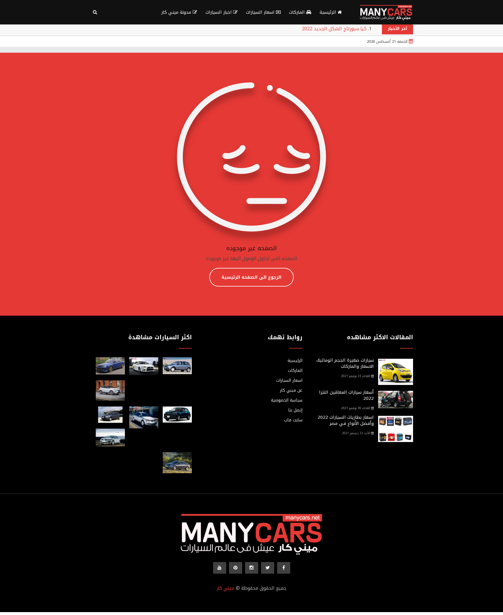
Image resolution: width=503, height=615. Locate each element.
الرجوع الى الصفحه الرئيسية (251, 277)
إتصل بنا (295, 410)
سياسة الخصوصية (286, 400)
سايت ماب (293, 420)
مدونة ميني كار (177, 12)
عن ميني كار (291, 390)
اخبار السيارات (219, 12)
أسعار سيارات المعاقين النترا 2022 (346, 395)
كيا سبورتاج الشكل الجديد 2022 (334, 28)
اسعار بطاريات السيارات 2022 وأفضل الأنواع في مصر (346, 420)
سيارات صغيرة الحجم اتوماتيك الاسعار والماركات (345, 363)
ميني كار (225, 588)
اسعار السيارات (261, 12)
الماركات (297, 12)
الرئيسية (329, 12)
